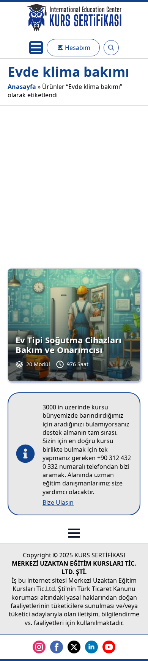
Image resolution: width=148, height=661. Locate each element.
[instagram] (39, 647)
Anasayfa (22, 86)
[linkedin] (91, 647)
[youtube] (108, 647)
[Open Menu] (36, 47)
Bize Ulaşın (58, 502)
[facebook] (56, 647)
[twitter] (74, 647)
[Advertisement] (74, 183)
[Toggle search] (111, 47)
